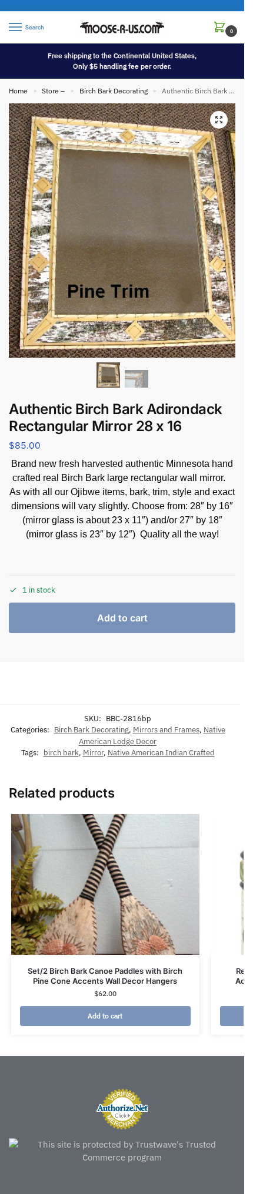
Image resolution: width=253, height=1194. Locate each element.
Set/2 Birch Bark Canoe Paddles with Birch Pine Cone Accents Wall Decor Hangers (105, 976)
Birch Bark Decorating (113, 90)
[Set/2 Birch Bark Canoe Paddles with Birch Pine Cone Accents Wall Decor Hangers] (105, 884)
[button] (221, 27)
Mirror (93, 753)
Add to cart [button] (105, 1015)
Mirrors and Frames (166, 730)
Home (18, 90)
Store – (53, 90)
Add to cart (122, 618)
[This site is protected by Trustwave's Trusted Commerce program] (122, 1151)
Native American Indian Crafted (161, 753)
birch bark (61, 753)
